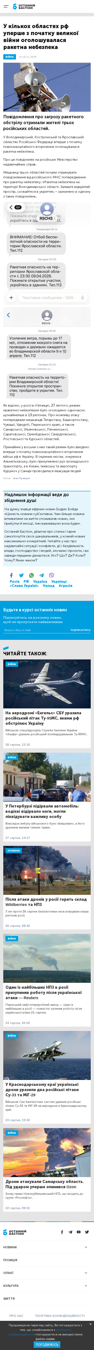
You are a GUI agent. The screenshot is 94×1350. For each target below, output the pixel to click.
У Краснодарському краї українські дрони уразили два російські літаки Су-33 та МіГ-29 (42, 1089)
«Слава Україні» (24, 586)
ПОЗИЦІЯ (10, 1260)
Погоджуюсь (47, 1345)
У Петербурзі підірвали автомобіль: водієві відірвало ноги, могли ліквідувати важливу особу (42, 811)
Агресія (65, 586)
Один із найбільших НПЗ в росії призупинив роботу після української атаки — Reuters (43, 992)
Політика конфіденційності (60, 1316)
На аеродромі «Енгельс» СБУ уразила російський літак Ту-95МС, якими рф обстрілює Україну (43, 718)
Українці (59, 582)
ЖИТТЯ (9, 1299)
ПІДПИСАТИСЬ (81, 630)
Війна (12, 664)
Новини (14, 850)
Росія (14, 582)
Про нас (16, 1316)
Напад (49, 586)
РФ (26, 582)
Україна (40, 582)
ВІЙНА (9, 56)
